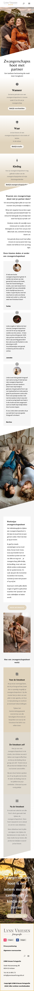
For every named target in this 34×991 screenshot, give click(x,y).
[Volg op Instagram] (5, 940)
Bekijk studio (17, 146)
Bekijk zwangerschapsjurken (17, 185)
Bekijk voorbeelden (17, 108)
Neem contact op (17, 916)
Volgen (10, 940)
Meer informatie (17, 607)
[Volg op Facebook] (17, 940)
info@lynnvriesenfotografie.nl (14, 975)
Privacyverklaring (10, 946)
